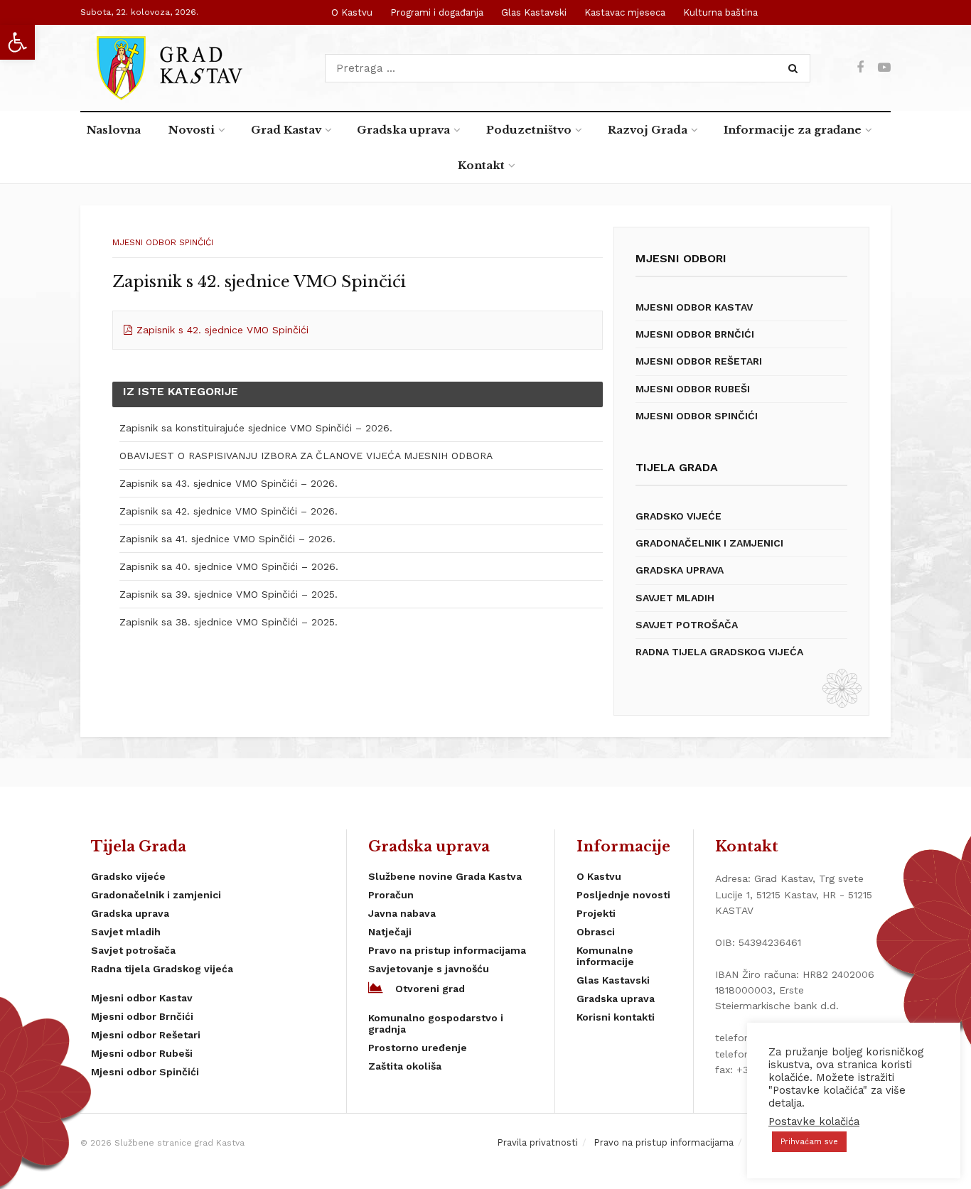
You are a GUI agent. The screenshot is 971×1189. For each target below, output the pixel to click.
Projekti (596, 913)
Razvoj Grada (647, 129)
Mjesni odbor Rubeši (692, 388)
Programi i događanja (436, 12)
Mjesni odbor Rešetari (698, 361)
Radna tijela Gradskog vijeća (719, 651)
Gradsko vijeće (678, 516)
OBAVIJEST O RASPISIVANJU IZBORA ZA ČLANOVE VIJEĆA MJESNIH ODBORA (306, 455)
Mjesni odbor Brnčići (694, 334)
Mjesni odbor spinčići (162, 242)
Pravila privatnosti (537, 1142)
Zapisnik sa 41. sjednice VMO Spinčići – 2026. (227, 538)
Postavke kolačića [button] (813, 1121)
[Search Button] (795, 68)
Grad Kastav (286, 129)
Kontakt (481, 165)
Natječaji (390, 931)
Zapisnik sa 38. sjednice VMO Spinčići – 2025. (228, 622)
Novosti (191, 129)
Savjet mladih (674, 597)
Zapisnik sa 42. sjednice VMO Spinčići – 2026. (228, 511)
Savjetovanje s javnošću (428, 968)
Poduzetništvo (529, 129)
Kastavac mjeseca (624, 12)
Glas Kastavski (534, 12)
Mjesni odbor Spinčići (696, 415)
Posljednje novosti (623, 894)
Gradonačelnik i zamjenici (709, 543)
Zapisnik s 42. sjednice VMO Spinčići (222, 329)
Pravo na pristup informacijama (447, 950)
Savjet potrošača (686, 624)
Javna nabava (402, 913)
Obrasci (595, 931)
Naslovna (114, 129)
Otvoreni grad (430, 988)
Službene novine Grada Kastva (445, 876)
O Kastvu (351, 12)
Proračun (391, 894)
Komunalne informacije (605, 956)
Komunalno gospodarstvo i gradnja (435, 1023)
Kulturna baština (720, 12)
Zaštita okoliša (404, 1066)
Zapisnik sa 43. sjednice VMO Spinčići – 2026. (228, 483)
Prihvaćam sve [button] (809, 1141)
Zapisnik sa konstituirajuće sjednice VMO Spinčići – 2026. (255, 428)
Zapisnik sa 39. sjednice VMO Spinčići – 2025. (228, 594)
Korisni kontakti (615, 1017)
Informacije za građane (793, 129)
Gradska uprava (403, 129)
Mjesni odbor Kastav (694, 307)
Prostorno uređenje (417, 1047)
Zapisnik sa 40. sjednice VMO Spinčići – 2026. (228, 566)
